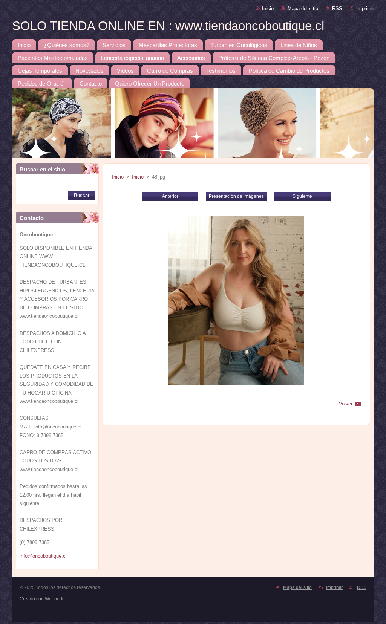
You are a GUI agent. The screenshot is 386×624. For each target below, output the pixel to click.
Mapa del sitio (303, 8)
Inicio (268, 8)
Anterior (170, 196)
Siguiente (302, 196)
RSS (337, 8)
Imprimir (365, 8)
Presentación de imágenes (236, 196)
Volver (345, 404)
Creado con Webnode (42, 598)
